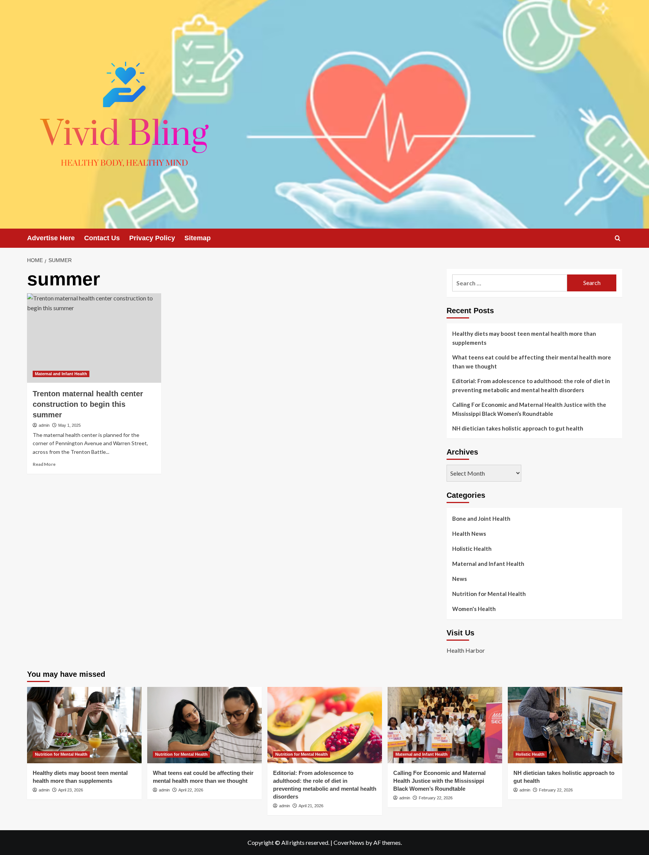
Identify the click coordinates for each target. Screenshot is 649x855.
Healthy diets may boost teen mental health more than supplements (524, 338)
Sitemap (197, 238)
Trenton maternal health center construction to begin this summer (88, 404)
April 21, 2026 (311, 805)
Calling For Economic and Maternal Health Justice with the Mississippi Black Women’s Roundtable (529, 409)
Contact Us (102, 238)
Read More (44, 464)
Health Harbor (466, 650)
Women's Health (474, 608)
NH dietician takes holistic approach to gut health (517, 428)
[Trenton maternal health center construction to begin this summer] (94, 338)
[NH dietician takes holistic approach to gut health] (565, 725)
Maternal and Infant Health (61, 373)
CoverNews (349, 842)
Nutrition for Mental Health (489, 593)
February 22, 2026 (436, 798)
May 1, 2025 (69, 425)
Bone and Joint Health (481, 518)
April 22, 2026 (190, 790)
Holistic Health (472, 548)
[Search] (617, 238)
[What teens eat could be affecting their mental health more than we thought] (204, 725)
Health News (469, 533)
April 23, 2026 (70, 790)
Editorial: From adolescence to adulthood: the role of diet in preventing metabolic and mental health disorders (531, 385)
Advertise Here (51, 238)
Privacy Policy (152, 238)
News (459, 578)
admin (44, 425)
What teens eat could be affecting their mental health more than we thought (531, 362)
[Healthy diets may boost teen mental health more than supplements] (84, 725)
